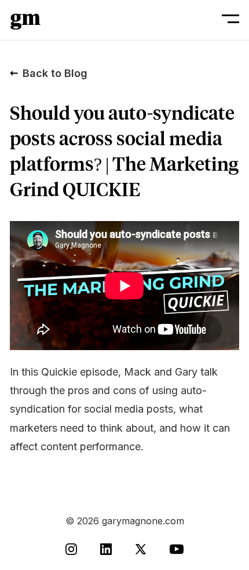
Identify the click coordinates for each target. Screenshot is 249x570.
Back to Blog (55, 73)
